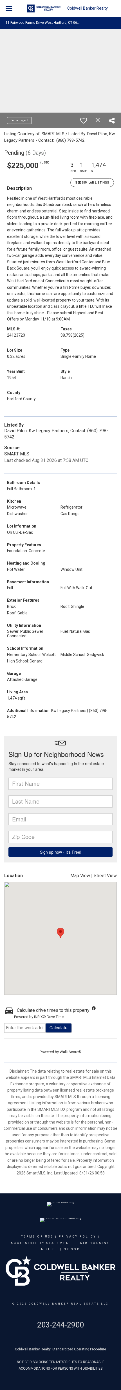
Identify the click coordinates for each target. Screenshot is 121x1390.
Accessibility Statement (41, 1243)
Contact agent (19, 120)
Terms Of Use (37, 1236)
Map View (80, 875)
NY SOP (72, 1249)
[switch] (84, 120)
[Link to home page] (43, 8)
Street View (105, 875)
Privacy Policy (77, 1236)
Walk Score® (70, 1052)
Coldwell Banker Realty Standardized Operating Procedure (60, 1349)
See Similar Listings (92, 182)
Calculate (59, 1027)
